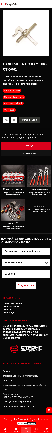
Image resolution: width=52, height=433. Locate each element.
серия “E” (7, 310)
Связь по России (12, 91)
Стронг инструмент (13, 303)
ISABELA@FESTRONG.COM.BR (18, 397)
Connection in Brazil (13, 103)
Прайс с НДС (9, 313)
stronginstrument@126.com (34, 385)
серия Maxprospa (12, 307)
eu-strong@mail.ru (30, 376)
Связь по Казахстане (14, 97)
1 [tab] (26, 53)
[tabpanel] (26, 33)
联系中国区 (9, 110)
